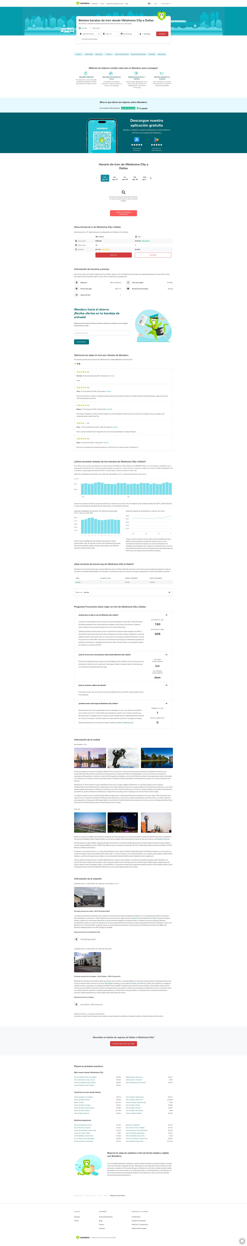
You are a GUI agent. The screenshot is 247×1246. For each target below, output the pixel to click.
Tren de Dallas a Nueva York (134, 1099)
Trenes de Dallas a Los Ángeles (83, 1097)
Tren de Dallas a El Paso (133, 1105)
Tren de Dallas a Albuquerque (135, 1097)
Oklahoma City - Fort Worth (134, 1080)
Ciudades (152, 54)
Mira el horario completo (123, 213)
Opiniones (98, 54)
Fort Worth (153, 918)
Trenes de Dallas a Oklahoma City (136, 1102)
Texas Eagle (108, 983)
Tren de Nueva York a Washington (84, 1138)
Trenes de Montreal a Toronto (83, 1125)
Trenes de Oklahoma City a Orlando (84, 1082)
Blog (126, 3)
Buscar (113, 255)
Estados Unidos (90, 1195)
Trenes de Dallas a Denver (82, 1099)
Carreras (102, 1228)
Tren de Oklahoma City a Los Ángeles (85, 1077)
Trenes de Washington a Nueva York (85, 1130)
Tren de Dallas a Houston (133, 1108)
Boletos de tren (78, 1195)
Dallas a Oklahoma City (125, 722)
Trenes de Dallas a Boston (82, 1110)
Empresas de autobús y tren (114, 3)
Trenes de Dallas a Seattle (133, 1113)
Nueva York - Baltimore (133, 1125)
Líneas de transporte (122, 54)
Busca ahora (159, 1016)
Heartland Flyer (136, 918)
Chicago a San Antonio (138, 983)
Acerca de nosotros (106, 1217)
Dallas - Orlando (79, 1102)
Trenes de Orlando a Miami (82, 1133)
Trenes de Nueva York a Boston (83, 1141)
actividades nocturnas (162, 839)
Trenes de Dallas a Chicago (82, 1105)
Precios (108, 54)
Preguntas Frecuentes (138, 54)
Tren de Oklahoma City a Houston (136, 1082)
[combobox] (87, 34)
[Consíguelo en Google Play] (156, 139)
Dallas (106, 1195)
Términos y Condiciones (140, 1224)
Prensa (101, 1224)
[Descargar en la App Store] (137, 139)
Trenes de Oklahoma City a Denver (84, 1080)
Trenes (102, 3)
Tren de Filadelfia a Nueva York (135, 1136)
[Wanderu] (83, 3)
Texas (99, 1195)
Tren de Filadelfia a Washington (135, 1133)
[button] (150, 4)
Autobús (77, 1217)
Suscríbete (81, 342)
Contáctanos (136, 1217)
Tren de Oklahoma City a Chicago (84, 1085)
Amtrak (112, 376)
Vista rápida (89, 54)
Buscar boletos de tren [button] (123, 1043)
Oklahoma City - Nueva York (134, 1077)
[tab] (84, 29)
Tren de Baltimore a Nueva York (83, 1136)
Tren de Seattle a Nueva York (134, 1141)
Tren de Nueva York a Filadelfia (135, 1127)
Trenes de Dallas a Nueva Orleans (84, 1108)
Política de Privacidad (139, 1228)
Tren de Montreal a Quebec (82, 1127)
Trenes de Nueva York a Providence (136, 1130)
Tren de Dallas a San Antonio (134, 1110)
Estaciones (161, 54)
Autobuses (95, 3)
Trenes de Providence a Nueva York (136, 1138)
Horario (78, 54)
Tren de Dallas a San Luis (81, 1113)
